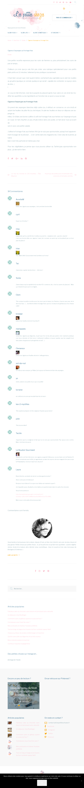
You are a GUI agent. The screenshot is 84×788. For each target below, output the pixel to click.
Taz (17, 263)
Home (9, 40)
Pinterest (51, 737)
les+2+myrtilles (22, 404)
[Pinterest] (63, 2)
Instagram (51, 730)
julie (18, 419)
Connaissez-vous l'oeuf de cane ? (19, 622)
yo (17, 378)
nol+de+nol (21, 363)
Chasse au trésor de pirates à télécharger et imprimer (26, 633)
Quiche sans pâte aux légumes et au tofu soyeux (24, 636)
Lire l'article (28, 701)
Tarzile (19, 433)
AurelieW (20, 199)
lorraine (19, 390)
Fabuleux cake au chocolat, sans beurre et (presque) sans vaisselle (30, 611)
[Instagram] (57, 2)
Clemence (20, 348)
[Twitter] (60, 2)
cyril (18, 214)
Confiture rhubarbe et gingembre (19, 644)
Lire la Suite (13, 555)
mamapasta (21, 329)
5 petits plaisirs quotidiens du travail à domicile (28, 691)
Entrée (23, 40)
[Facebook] (53, 2)
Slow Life (24, 33)
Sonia (18, 278)
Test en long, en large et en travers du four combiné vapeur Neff (29, 629)
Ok (42, 783)
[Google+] (67, 2)
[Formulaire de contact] (70, 2)
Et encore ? (55, 33)
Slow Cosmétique (39, 33)
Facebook (50, 726)
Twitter (50, 733)
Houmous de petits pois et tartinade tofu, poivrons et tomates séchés (59, 175)
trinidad (19, 314)
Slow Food (12, 33)
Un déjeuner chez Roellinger (17, 615)
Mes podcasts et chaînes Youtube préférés (22, 626)
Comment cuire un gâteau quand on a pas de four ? (25, 618)
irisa (17, 229)
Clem (18, 295)
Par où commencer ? (64, 17)
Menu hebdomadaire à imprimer (19, 640)
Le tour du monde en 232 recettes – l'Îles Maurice (26, 175)
